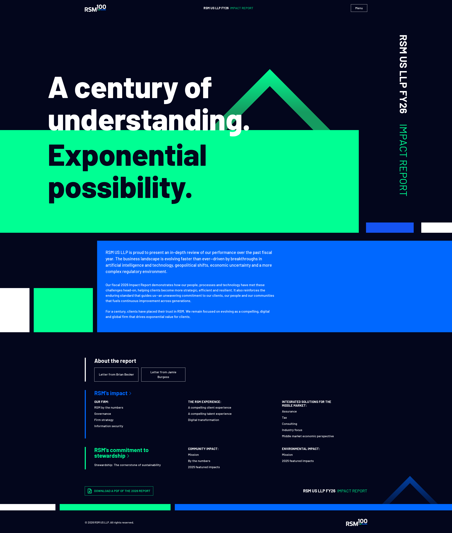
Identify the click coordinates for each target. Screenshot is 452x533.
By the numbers (199, 461)
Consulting (289, 424)
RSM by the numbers (108, 407)
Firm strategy (104, 420)
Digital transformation (203, 420)
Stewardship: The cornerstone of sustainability (127, 465)
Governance (102, 413)
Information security (108, 426)
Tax (284, 417)
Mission (193, 454)
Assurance (289, 411)
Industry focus (292, 430)
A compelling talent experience (210, 413)
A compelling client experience (209, 407)
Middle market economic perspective (308, 436)
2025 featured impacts (204, 467)
